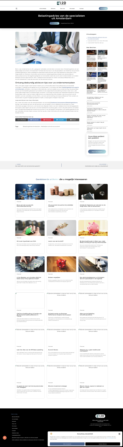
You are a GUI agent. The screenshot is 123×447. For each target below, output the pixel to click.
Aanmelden (15, 428)
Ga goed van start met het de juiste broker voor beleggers (30, 386)
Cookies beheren (103, 444)
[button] (119, 434)
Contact (82, 8)
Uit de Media (43, 8)
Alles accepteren (67, 444)
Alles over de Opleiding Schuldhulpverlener (87, 314)
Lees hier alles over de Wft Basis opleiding (30, 350)
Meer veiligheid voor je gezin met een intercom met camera (102, 91)
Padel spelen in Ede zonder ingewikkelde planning (91, 79)
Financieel (54, 23)
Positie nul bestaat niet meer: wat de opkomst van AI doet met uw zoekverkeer (96, 116)
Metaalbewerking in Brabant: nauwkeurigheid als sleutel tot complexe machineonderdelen (91, 58)
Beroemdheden (15, 416)
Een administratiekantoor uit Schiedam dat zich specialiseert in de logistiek (92, 278)
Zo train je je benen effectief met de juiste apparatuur (102, 69)
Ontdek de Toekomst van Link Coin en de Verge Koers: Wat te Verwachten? (92, 205)
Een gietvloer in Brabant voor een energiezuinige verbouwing (95, 98)
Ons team (72, 8)
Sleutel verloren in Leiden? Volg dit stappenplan (95, 123)
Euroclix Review (53, 350)
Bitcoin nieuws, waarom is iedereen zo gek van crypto (92, 386)
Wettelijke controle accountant (50, 126)
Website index (15, 433)
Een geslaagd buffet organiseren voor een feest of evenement (91, 69)
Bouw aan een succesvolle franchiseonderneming (93, 103)
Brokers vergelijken (54, 277)
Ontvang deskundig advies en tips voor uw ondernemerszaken (97, 38)
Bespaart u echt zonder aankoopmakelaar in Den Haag (102, 57)
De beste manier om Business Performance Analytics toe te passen (59, 314)
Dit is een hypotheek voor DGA (26, 241)
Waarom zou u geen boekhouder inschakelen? (90, 350)
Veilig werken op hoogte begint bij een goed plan (96, 128)
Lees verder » (90, 100)
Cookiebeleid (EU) (16, 435)
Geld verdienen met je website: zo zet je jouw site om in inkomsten (28, 439)
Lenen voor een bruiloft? (56, 241)
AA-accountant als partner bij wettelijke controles (60, 205)
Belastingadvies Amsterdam (31, 126)
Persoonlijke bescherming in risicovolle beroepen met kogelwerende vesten (102, 80)
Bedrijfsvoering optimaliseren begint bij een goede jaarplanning (91, 92)
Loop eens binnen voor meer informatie (98, 40)
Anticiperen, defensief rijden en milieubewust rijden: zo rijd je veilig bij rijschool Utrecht (96, 109)
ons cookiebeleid (110, 438)
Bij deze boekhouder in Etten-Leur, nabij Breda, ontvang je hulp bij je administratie (93, 241)
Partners (53, 8)
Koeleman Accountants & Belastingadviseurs (64, 102)
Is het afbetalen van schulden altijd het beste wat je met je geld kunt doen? (29, 278)
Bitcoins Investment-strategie (57, 386)
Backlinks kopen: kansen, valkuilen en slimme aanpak (25, 437)
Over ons (62, 8)
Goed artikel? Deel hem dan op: (95, 42)
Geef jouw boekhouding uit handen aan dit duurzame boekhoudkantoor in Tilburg (29, 315)
